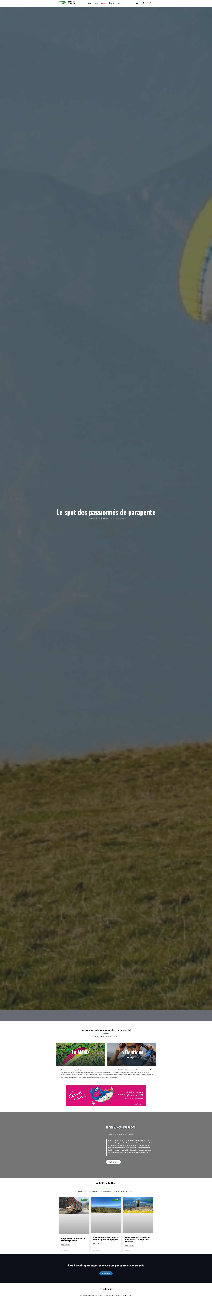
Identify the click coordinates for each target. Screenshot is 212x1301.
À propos (111, 3)
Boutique (103, 3)
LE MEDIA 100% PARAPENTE (120, 1127)
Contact (119, 3)
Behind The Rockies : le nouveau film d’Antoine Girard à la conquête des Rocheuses (137, 1239)
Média (96, 3)
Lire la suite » (65, 1245)
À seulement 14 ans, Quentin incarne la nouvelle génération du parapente (105, 1238)
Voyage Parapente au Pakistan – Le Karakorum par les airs (73, 1239)
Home (89, 3)
